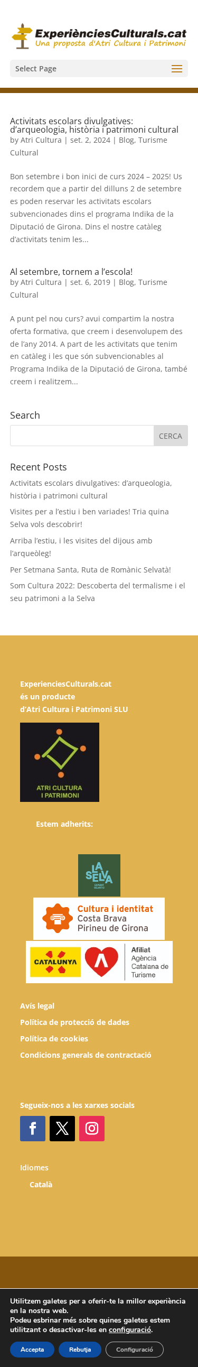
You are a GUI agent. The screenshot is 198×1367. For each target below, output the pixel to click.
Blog (126, 140)
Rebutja (80, 1349)
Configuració (134, 1349)
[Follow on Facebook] (32, 1128)
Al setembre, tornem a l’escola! (71, 272)
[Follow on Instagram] (92, 1128)
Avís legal (37, 1006)
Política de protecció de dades (74, 1022)
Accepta (32, 1349)
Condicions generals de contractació (86, 1055)
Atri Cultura (41, 140)
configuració (130, 1330)
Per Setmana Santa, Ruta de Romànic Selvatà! (90, 570)
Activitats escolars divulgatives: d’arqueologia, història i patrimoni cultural (94, 125)
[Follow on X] (62, 1128)
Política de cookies (54, 1038)
